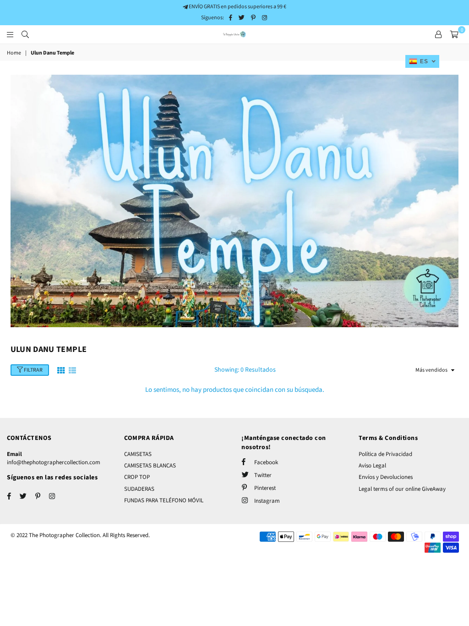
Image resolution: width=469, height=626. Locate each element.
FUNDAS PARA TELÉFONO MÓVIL (163, 500)
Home (14, 53)
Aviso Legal (372, 465)
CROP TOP (137, 477)
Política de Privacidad (385, 454)
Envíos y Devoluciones (386, 477)
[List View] (72, 370)
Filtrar (33, 370)
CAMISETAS (138, 454)
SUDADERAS (139, 489)
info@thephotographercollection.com (53, 462)
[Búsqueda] (25, 34)
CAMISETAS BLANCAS (150, 465)
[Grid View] (61, 370)
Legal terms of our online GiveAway (402, 489)
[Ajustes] (438, 34)
